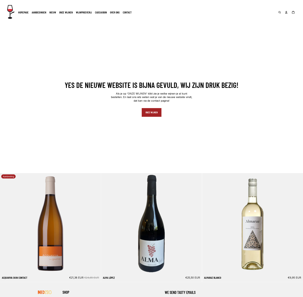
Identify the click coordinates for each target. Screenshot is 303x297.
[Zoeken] (279, 12)
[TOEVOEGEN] (96, 269)
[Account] (286, 12)
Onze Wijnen (152, 112)
